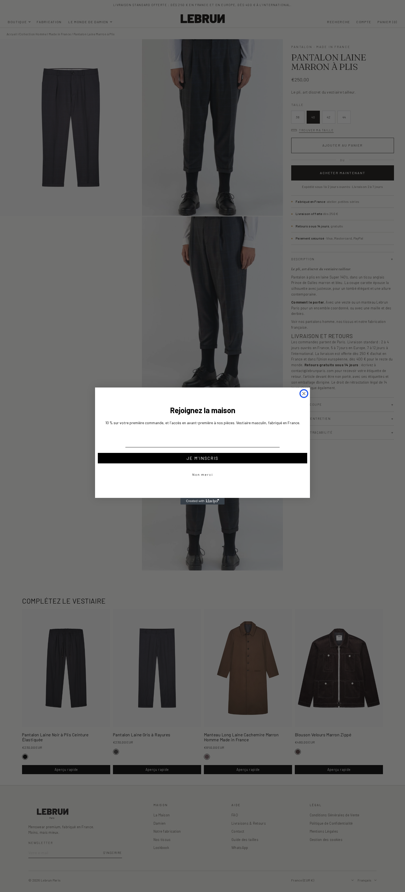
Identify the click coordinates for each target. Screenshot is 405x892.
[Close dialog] (304, 393)
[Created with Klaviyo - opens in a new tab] (202, 501)
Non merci (202, 474)
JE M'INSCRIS (202, 458)
